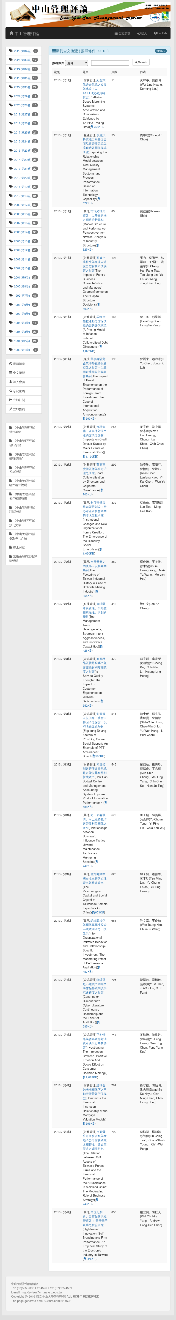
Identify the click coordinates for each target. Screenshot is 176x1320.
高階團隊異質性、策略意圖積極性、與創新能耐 (95, 610)
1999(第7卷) (21, 295)
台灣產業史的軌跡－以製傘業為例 (95, 565)
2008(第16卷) (22, 214)
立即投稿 (18, 409)
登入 (143, 33)
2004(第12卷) (22, 250)
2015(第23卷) (22, 150)
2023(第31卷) (22, 78)
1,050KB (88, 553)
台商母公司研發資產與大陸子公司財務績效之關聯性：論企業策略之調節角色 (95, 1140)
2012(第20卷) (22, 177)
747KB (87, 866)
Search (142, 62)
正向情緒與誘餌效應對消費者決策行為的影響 (95, 1040)
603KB (87, 308)
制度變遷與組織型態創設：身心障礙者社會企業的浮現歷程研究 (95, 508)
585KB (99, 756)
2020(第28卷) (22, 105)
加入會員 (18, 382)
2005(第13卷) (22, 241)
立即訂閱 (18, 400)
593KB (90, 418)
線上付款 (18, 547)
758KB (98, 127)
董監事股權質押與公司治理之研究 (95, 468)
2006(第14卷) (22, 232)
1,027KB (88, 351)
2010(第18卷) (22, 196)
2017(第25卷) (22, 132)
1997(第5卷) (21, 313)
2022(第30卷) (22, 87)
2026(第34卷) (22, 51)
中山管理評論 (26, 33)
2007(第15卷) (22, 223)
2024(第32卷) (22, 69)
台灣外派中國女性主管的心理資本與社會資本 (95, 878)
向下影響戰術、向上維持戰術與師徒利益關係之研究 (95, 821)
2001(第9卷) (21, 277)
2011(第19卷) (22, 186)
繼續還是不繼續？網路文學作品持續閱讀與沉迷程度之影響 (95, 986)
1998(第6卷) (21, 304)
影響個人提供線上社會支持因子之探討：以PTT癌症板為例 (95, 720)
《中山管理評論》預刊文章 (23, 522)
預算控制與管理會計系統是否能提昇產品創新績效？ (95, 770)
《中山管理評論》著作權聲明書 (23, 496)
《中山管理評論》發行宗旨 (23, 442)
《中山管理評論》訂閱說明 (23, 509)
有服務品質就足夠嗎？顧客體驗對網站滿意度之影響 (95, 665)
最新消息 (18, 363)
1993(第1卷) (21, 349)
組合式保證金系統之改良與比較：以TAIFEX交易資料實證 (95, 88)
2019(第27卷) (22, 114)
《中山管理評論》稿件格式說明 (23, 482)
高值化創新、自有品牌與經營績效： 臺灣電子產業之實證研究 (95, 1218)
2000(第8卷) (21, 286)
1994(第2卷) (21, 341)
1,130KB (91, 456)
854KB (87, 595)
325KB (87, 249)
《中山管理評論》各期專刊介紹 (23, 536)
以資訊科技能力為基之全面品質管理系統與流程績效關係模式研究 (95, 143)
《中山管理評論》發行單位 (23, 429)
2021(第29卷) (22, 96)
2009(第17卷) (22, 204)
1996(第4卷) (21, 322)
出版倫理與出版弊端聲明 (23, 558)
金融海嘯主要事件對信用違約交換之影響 (95, 430)
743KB (87, 1204)
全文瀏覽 (124, 33)
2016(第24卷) (22, 141)
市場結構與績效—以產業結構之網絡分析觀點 (95, 215)
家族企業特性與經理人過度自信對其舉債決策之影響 (95, 264)
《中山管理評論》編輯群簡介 (23, 456)
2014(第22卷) (22, 159)
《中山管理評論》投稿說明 (23, 469)
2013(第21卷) (22, 168)
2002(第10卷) (22, 268)
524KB (91, 1259)
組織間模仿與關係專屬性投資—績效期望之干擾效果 (95, 926)
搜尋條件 (58, 63)
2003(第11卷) (22, 259)
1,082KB (91, 1077)
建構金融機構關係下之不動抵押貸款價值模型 (95, 1091)
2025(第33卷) (22, 59)
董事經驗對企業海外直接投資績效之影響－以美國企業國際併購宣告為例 (95, 367)
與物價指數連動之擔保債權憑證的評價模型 (95, 320)
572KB (87, 203)
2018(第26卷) (22, 123)
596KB (90, 1123)
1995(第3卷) (21, 331)
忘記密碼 (18, 391)
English (162, 33)
